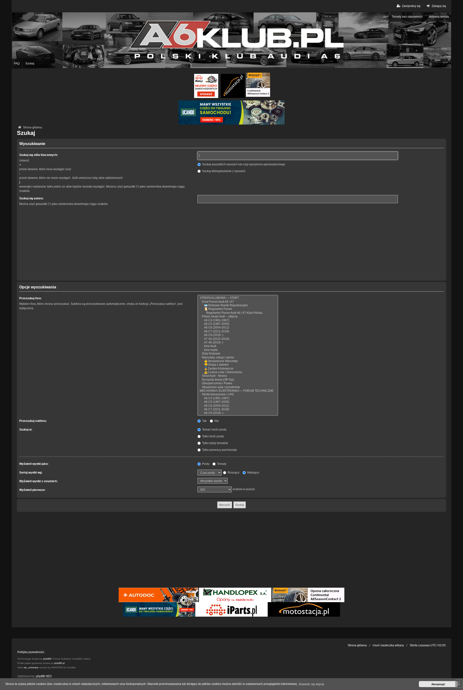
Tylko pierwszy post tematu (219, 450)
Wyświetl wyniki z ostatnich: (38, 481)
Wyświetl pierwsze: (32, 490)
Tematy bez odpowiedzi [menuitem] (407, 16)
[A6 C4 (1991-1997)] (237, 320)
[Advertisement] (231, 243)
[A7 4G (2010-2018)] (237, 339)
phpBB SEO (44, 676)
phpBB (47, 658)
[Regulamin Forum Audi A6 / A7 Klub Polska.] (237, 313)
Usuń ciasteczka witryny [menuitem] (388, 645)
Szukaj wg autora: (31, 198)
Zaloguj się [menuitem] (439, 6)
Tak (204, 421)
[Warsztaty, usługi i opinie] (237, 357)
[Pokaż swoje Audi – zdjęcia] (237, 316)
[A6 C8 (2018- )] (237, 335)
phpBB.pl (59, 663)
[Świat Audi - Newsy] (237, 376)
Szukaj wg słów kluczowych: (38, 155)
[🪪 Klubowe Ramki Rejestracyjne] (237, 305)
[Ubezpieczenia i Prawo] (237, 383)
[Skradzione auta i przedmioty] (237, 387)
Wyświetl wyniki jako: (33, 464)
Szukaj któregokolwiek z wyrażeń (223, 171)
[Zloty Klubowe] (237, 353)
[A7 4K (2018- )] (237, 342)
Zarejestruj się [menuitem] (411, 6)
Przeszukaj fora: (30, 298)
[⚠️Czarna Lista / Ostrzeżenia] (237, 372)
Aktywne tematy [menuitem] (439, 16)
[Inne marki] (237, 350)
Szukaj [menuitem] (29, 63)
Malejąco (252, 472)
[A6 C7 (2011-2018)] (237, 331)
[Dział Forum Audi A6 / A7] (237, 302)
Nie (216, 421)
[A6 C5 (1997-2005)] (237, 324)
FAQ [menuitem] (17, 63)
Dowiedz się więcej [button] (311, 684)
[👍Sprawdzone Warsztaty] (237, 361)
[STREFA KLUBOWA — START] (237, 298)
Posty (205, 464)
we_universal (31, 667)
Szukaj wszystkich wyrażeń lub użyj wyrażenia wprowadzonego (243, 164)
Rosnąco (233, 472)
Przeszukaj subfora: (33, 421)
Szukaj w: (25, 429)
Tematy (221, 464)
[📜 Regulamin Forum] (237, 309)
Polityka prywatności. (31, 652)
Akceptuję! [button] (438, 684)
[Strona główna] (231, 40)
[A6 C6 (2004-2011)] (237, 327)
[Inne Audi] (237, 346)
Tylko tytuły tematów (214, 443)
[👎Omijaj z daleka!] (237, 365)
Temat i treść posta (213, 429)
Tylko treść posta (212, 436)
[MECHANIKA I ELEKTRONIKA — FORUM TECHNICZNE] (237, 391)
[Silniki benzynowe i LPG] (237, 394)
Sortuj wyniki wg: (30, 472)
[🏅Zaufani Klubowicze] (237, 368)
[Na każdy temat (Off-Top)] (237, 380)
